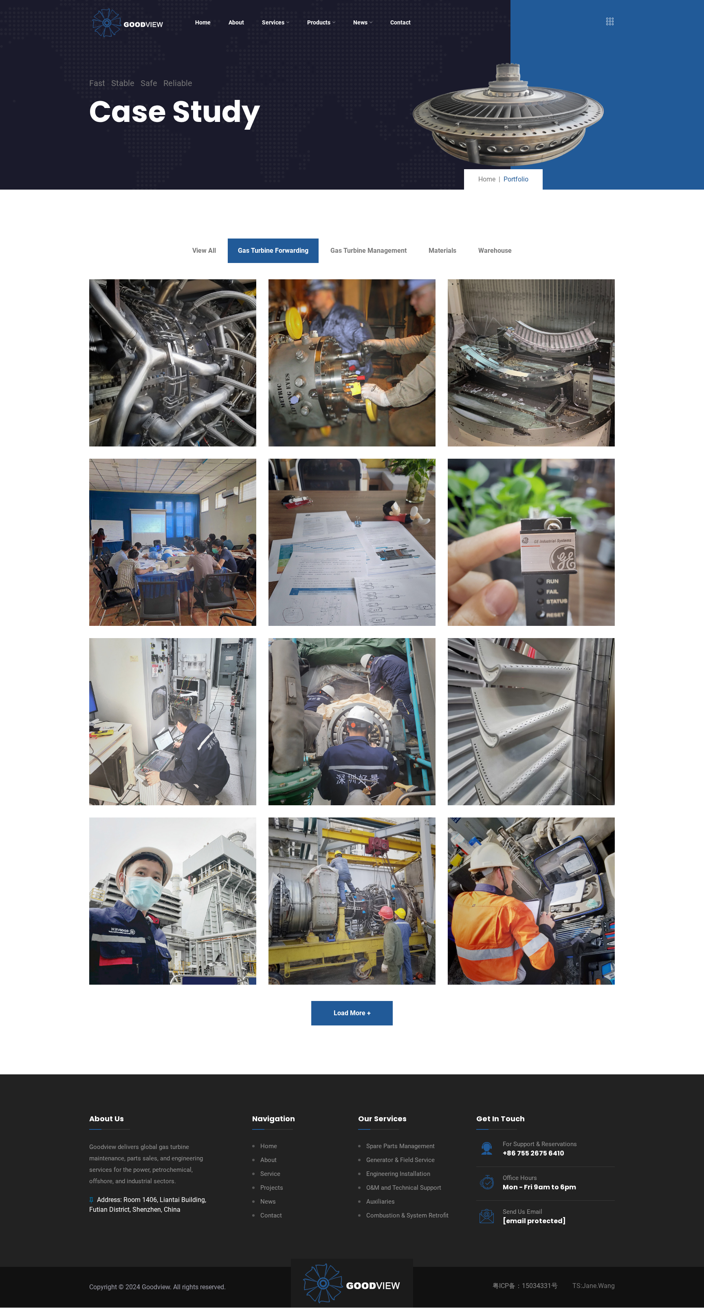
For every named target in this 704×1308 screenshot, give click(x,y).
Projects (271, 1187)
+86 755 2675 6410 (533, 1153)
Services (273, 22)
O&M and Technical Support (403, 1187)
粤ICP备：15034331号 (525, 1286)
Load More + (352, 1013)
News (360, 22)
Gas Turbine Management (368, 250)
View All (204, 250)
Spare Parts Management (400, 1146)
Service (270, 1174)
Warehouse (495, 250)
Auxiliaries (380, 1201)
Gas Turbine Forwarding (273, 250)
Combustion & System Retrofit (407, 1215)
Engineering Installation (398, 1174)
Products (318, 22)
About (236, 22)
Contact (400, 22)
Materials (442, 250)
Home (203, 22)
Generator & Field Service (400, 1160)
